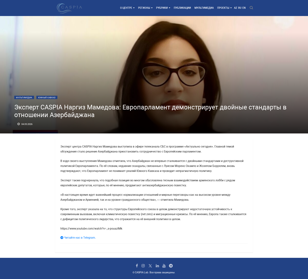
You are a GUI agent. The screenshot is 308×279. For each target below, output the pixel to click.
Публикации (182, 7)
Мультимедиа (204, 7)
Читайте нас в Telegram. (79, 237)
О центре (126, 7)
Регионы (144, 7)
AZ (235, 7)
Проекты (223, 7)
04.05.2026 (26, 124)
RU (239, 7)
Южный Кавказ (47, 97)
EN (244, 7)
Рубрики (162, 7)
